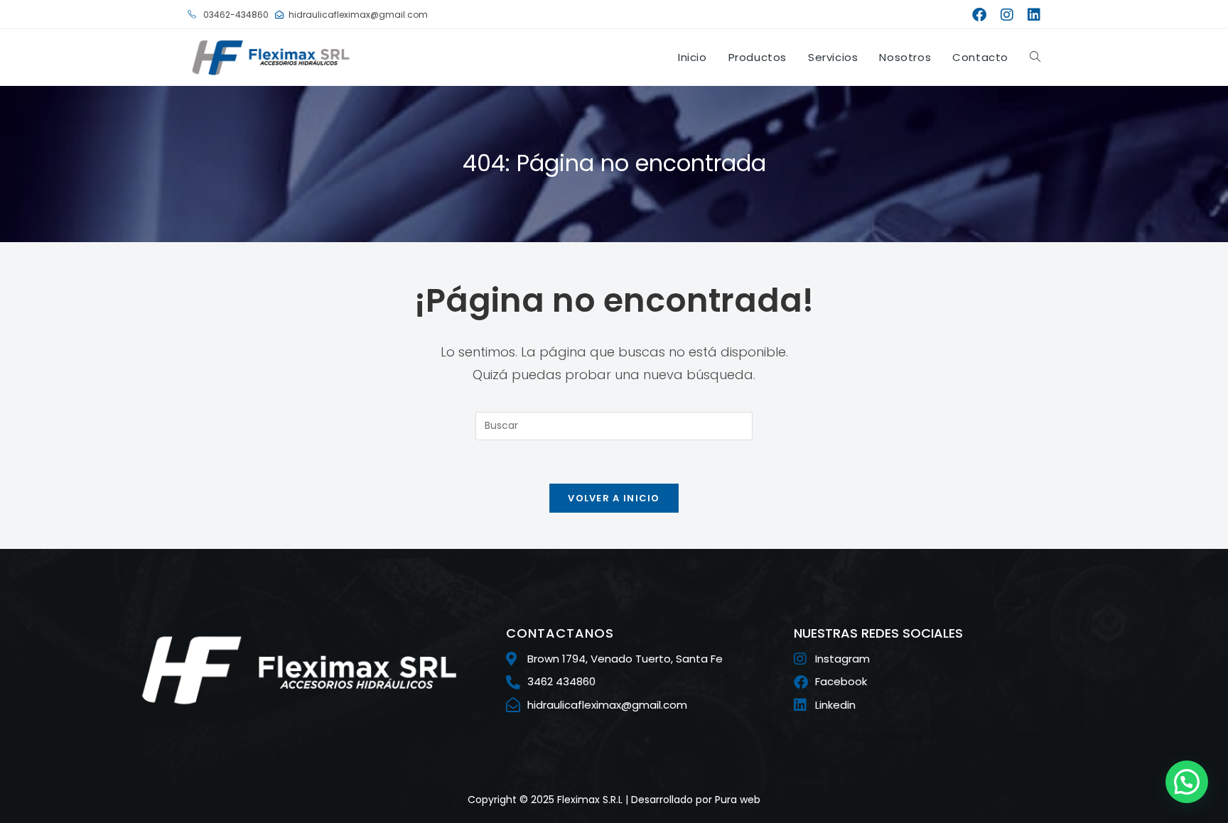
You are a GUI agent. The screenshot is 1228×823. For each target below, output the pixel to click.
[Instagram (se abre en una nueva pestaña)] (1006, 15)
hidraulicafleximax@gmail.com (358, 15)
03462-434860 (235, 15)
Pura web (737, 799)
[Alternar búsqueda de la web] (1035, 57)
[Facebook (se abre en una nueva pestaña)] (979, 15)
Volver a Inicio (614, 498)
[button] (1186, 782)
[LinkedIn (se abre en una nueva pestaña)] (1030, 15)
